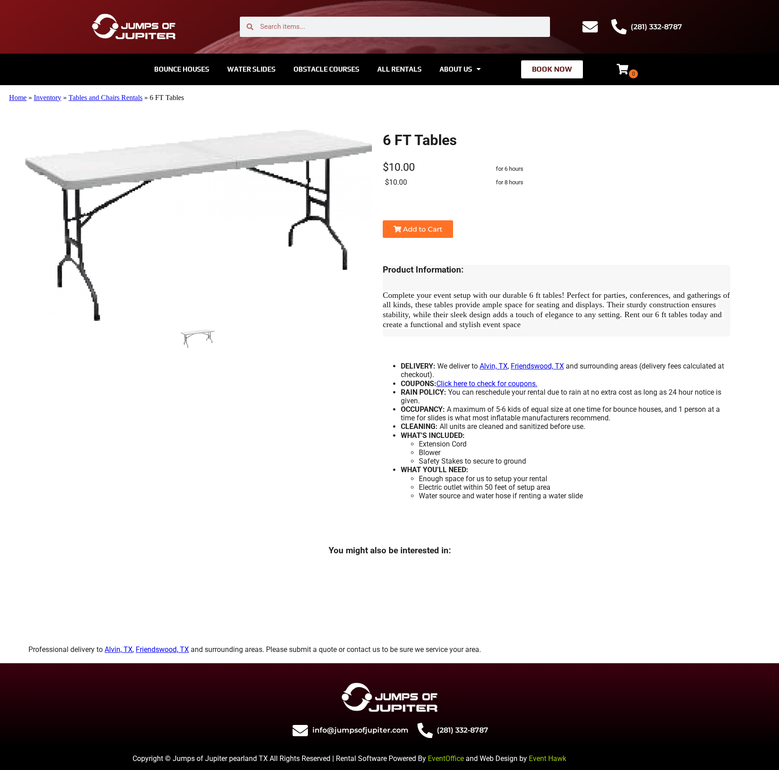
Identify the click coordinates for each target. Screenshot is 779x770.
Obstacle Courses (326, 69)
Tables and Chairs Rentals (105, 97)
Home (18, 97)
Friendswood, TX (537, 366)
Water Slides (251, 69)
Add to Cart (421, 229)
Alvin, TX (494, 366)
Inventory (47, 97)
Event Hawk (547, 758)
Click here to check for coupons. (486, 383)
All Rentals (399, 69)
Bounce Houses (181, 69)
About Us (456, 69)
